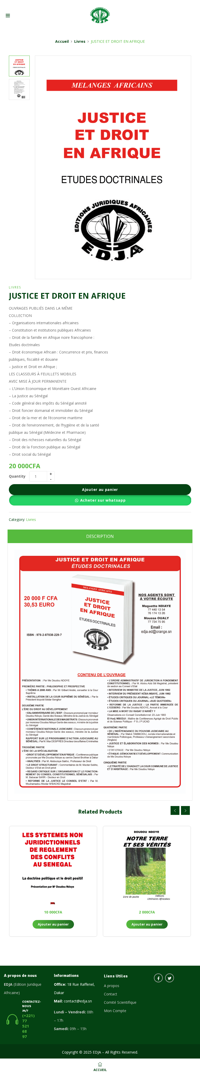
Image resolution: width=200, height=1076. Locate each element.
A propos (111, 985)
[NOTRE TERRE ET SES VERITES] (147, 865)
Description (100, 536)
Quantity (17, 476)
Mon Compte (115, 1010)
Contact (110, 993)
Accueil (62, 41)
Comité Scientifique (120, 1002)
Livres (79, 41)
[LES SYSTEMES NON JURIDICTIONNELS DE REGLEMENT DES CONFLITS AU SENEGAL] (53, 865)
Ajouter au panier (100, 489)
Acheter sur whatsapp (103, 500)
